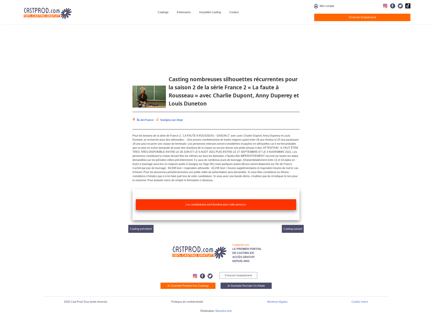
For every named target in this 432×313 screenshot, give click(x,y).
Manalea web (223, 310)
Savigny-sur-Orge (171, 120)
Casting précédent (141, 228)
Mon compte (327, 6)
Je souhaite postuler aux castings (188, 285)
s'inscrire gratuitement (362, 17)
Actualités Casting (210, 12)
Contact (234, 12)
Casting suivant (293, 228)
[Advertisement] (216, 51)
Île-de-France (145, 120)
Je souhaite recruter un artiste (246, 285)
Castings (163, 12)
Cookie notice (360, 301)
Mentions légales (277, 301)
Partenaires (184, 12)
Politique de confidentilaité (187, 301)
